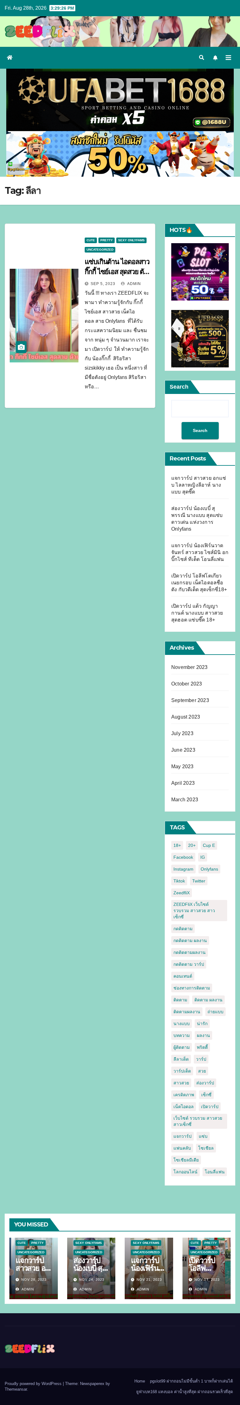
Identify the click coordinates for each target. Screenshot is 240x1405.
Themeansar (16, 1389)
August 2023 (185, 717)
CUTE (91, 240)
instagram (183, 869)
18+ (177, 845)
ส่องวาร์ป (205, 1082)
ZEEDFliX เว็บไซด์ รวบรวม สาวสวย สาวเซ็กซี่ (194, 910)
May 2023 (182, 766)
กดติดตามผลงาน (189, 952)
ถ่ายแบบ (215, 1011)
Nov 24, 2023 (91, 1279)
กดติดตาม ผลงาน (190, 940)
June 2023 (183, 750)
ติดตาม (180, 999)
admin (133, 284)
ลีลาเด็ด (181, 1059)
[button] (201, 57)
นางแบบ (181, 1023)
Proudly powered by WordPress (34, 1383)
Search (179, 387)
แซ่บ (203, 1136)
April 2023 (183, 783)
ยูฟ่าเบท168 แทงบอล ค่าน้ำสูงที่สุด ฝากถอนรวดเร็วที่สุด (184, 1391)
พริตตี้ (202, 1047)
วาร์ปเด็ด (182, 1070)
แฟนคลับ (182, 1148)
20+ (192, 845)
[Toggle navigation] (228, 58)
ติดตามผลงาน (186, 1011)
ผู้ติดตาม (181, 1047)
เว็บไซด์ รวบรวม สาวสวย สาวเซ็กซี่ (197, 1121)
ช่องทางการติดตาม (191, 987)
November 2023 (189, 667)
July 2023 (182, 733)
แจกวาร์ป (182, 1136)
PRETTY (106, 240)
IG (202, 857)
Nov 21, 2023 (149, 1279)
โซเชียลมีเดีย (186, 1159)
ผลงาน (203, 1035)
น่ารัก (202, 1023)
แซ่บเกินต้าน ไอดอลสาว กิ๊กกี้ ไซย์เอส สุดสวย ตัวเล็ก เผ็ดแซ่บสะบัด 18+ (117, 272)
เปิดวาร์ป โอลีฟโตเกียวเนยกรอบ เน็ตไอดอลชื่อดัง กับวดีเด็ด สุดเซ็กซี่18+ (199, 582)
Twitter (198, 880)
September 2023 (190, 700)
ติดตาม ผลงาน (208, 999)
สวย (202, 1070)
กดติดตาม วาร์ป (188, 964)
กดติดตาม (182, 928)
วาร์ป (201, 1059)
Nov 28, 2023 (34, 1279)
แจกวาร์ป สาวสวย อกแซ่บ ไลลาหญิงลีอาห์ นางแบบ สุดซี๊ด (198, 484)
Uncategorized (100, 249)
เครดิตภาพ (183, 1094)
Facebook (183, 857)
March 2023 (184, 799)
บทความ (181, 1035)
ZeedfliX (181, 892)
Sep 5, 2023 (103, 284)
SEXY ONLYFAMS (131, 240)
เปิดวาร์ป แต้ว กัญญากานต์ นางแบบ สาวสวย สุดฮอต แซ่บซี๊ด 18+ (197, 612)
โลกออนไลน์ (185, 1171)
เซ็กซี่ (206, 1094)
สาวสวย (181, 1082)
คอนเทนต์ (182, 976)
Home (139, 1381)
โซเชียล (206, 1148)
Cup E (209, 845)
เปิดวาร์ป (209, 1106)
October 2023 (186, 683)
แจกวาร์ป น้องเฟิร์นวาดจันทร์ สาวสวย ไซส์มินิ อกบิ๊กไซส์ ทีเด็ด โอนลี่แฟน (199, 552)
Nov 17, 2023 (207, 1279)
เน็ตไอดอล (183, 1106)
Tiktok (179, 880)
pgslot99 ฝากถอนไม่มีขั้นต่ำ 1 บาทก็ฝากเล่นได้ (191, 1381)
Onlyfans (209, 869)
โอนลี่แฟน (215, 1171)
